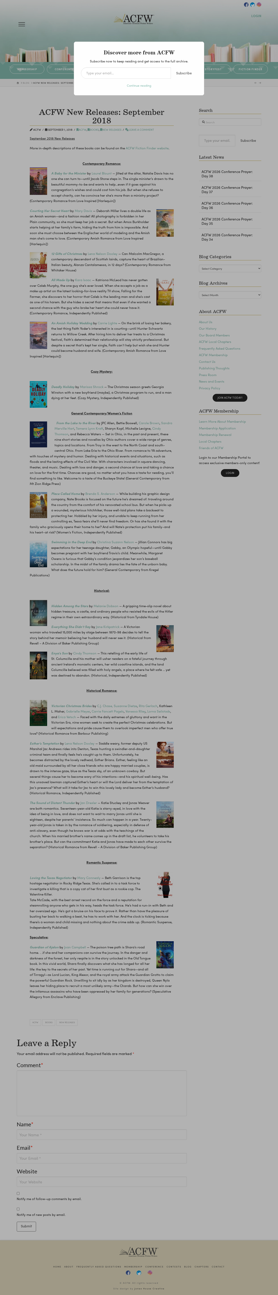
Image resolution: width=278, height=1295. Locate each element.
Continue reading (139, 85)
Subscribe (184, 72)
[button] (21, 24)
